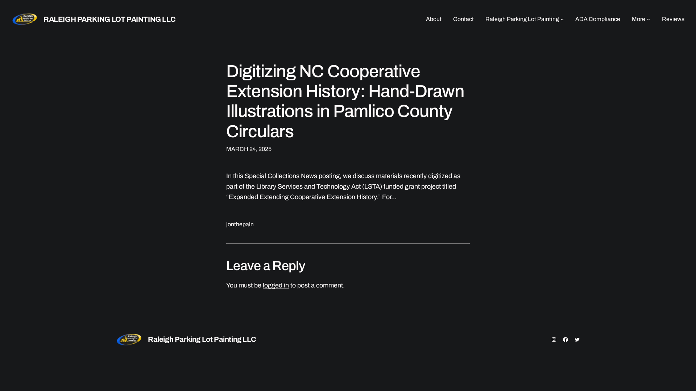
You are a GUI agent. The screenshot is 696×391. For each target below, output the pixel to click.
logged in (276, 285)
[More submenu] (648, 19)
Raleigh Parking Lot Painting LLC (109, 19)
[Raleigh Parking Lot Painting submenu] (562, 19)
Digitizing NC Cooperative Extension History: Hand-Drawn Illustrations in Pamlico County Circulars (345, 101)
